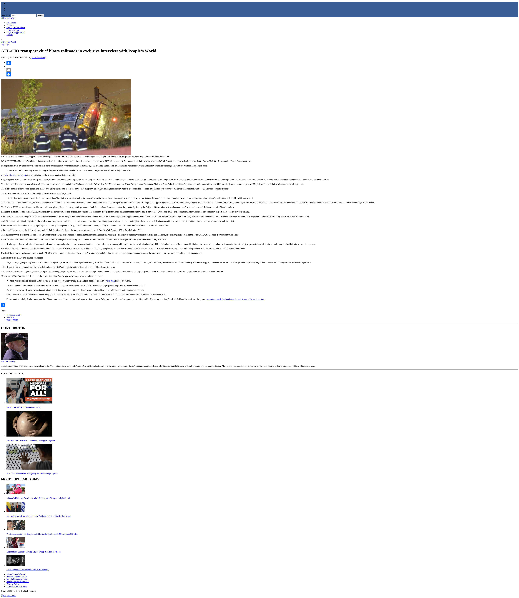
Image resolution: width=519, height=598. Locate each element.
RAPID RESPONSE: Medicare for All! (23, 407)
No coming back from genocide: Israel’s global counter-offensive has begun (38, 516)
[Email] (262, 70)
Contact (9, 25)
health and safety (13, 315)
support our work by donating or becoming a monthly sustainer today (236, 299)
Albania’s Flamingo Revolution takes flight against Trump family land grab (38, 498)
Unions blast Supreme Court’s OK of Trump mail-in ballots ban (33, 552)
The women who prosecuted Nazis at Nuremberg (27, 569)
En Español (11, 23)
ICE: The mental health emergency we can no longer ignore (31, 473)
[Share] (262, 63)
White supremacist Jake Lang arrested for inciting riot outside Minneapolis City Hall (42, 534)
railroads (10, 317)
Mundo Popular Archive (16, 579)
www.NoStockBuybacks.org (13, 175)
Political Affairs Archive (16, 577)
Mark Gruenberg (39, 57)
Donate (9, 35)
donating (111, 281)
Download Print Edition (16, 586)
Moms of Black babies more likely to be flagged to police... (31, 440)
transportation (12, 320)
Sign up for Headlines (15, 27)
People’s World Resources (17, 581)
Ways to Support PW (15, 32)
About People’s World (15, 574)
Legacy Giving (12, 30)
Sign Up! (5, 44)
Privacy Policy (12, 584)
